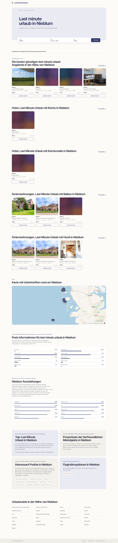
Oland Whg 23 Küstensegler (90, 89)
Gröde (61, 521)
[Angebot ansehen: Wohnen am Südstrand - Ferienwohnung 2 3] (47, 206)
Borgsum (14, 528)
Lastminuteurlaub (21, 3)
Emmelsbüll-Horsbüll (40, 524)
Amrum (61, 507)
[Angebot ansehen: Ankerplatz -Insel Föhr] (71, 206)
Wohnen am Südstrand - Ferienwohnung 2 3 (45, 218)
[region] (59, 305)
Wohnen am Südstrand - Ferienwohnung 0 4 (21, 261)
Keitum (37, 517)
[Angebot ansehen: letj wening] (47, 77)
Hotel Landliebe (15, 132)
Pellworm (86, 517)
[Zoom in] (104, 288)
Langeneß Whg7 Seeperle (17, 89)
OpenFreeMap (84, 323)
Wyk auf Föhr (87, 521)
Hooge (13, 521)
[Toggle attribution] (104, 323)
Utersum (38, 510)
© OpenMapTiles (90, 323)
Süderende (62, 510)
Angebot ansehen (23, 95)
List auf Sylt (86, 514)
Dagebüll (14, 524)
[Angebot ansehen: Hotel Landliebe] (23, 120)
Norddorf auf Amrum (16, 510)
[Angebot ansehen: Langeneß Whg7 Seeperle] (23, 77)
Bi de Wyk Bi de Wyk (64, 89)
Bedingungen (90, 540)
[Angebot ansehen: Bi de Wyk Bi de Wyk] (71, 77)
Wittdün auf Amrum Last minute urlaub (20, 507)
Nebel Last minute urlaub (41, 507)
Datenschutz (84, 540)
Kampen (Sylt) (63, 514)
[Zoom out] (104, 290)
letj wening (38, 89)
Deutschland (26, 10)
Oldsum (62, 524)
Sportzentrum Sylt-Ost (65, 517)
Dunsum (86, 510)
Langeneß (38, 521)
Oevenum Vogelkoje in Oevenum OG (68, 261)
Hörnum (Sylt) (87, 507)
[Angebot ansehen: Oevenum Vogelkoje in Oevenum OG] (71, 249)
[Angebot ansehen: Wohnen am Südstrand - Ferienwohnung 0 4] (23, 249)
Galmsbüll (86, 524)
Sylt (13, 514)
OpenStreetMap (100, 323)
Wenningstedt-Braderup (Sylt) (43, 514)
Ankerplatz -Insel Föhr (64, 218)
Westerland (14, 517)
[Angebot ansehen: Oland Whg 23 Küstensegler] (95, 77)
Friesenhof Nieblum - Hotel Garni (19, 218)
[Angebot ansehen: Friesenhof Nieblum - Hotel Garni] (23, 206)
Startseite (21, 10)
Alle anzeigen (102, 65)
